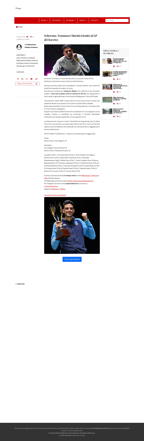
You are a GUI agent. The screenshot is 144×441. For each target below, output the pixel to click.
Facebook (54, 189)
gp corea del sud (28, 66)
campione (31, 58)
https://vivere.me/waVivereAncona (80, 181)
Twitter (62, 189)
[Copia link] (36, 79)
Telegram (94, 175)
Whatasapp (86, 175)
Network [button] (70, 20)
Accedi (61, 435)
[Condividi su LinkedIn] (22, 79)
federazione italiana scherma (26, 60)
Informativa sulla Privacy (87, 433)
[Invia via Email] (31, 79)
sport (18, 58)
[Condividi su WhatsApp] (26, 79)
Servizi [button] (82, 20)
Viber (46, 178)
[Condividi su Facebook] (18, 79)
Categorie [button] (56, 20)
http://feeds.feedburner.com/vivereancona (65, 433)
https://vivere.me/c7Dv (25, 84)
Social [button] (44, 20)
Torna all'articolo (72, 259)
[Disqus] (72, 312)
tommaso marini (22, 63)
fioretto (24, 58)
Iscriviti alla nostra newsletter (55, 195)
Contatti (94, 20)
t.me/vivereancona (51, 186)
